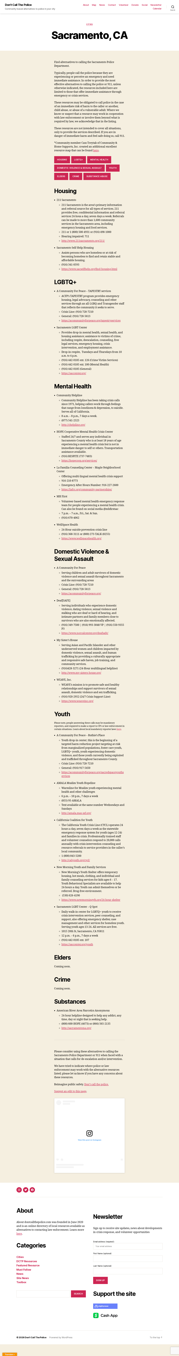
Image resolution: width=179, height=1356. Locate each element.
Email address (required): (103, 1241)
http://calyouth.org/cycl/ (75, 860)
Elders (61, 176)
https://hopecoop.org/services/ (79, 460)
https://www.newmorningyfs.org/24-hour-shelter (90, 900)
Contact (112, 5)
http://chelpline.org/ (73, 425)
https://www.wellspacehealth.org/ (81, 538)
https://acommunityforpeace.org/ (81, 593)
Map (94, 5)
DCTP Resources (26, 1261)
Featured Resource (27, 1265)
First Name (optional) (102, 1253)
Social (144, 5)
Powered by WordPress (60, 1337)
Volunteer (123, 5)
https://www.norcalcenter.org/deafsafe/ (84, 633)
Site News (22, 1278)
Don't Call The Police (18, 4)
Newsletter (156, 5)
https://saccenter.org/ (73, 373)
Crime (75, 176)
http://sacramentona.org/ (76, 1028)
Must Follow (23, 1269)
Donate (135, 5)
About (86, 5)
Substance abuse (97, 176)
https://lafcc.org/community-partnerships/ (86, 489)
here (96, 150)
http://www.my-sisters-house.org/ (81, 673)
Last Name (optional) (102, 1266)
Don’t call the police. (96, 1084)
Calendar (157, 8)
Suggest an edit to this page (70, 1091)
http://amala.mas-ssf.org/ (76, 813)
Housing (62, 159)
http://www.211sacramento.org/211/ (83, 241)
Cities (89, 24)
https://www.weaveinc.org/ (77, 701)
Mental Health (99, 159)
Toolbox (21, 1282)
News (102, 5)
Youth (113, 168)
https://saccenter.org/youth (77, 944)
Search (78, 1294)
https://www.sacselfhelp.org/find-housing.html (89, 269)
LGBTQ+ (78, 159)
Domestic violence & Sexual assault (79, 168)
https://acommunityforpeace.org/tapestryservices (91, 320)
